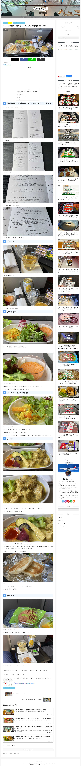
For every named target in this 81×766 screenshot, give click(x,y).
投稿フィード (60, 520)
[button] (41, 59)
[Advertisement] (28, 77)
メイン (19, 97)
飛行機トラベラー (68, 479)
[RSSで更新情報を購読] (74, 501)
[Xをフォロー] (63, 501)
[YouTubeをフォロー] (68, 501)
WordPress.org (61, 526)
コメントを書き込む (28, 750)
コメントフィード (61, 523)
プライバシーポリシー (40, 762)
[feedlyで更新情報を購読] (71, 501)
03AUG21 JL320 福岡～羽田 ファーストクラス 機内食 (28, 91)
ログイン (60, 517)
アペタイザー (20, 94)
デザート (20, 99)
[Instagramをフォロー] (65, 501)
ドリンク (20, 92)
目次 (26, 89)
